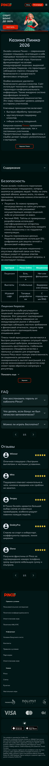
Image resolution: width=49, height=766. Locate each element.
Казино (8, 668)
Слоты (5, 680)
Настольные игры (10, 691)
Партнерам (7, 655)
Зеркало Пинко (24, 146)
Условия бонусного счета (13, 637)
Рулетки (6, 685)
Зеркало (24, 380)
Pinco (5, 674)
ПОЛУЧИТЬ (10, 27)
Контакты (7, 643)
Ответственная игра (11, 619)
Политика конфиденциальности (16, 613)
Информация (10, 632)
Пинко (25, 125)
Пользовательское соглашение (15, 607)
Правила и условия (12, 601)
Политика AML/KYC (11, 625)
